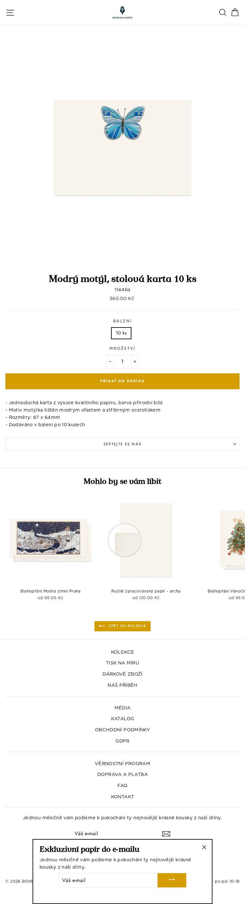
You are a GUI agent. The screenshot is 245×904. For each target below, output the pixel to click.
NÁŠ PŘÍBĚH (122, 685)
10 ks (121, 333)
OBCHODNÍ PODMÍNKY (122, 729)
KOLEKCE (122, 652)
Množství (122, 348)
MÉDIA (123, 707)
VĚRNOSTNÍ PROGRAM (122, 763)
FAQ (122, 785)
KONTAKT (122, 796)
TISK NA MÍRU (122, 662)
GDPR (122, 740)
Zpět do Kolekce (127, 626)
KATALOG (122, 718)
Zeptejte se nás (123, 444)
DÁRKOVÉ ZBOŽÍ (122, 674)
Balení (122, 321)
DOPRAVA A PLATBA (122, 774)
